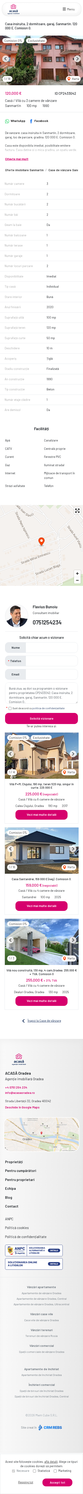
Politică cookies (17, 1228)
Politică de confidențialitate (26, 1237)
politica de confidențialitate (48, 708)
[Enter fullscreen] (77, 510)
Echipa (10, 1188)
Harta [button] (75, 79)
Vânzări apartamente (41, 1287)
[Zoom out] (77, 580)
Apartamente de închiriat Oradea (41, 1374)
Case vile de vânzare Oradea (41, 1320)
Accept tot (57, 1482)
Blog (8, 1197)
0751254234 (47, 622)
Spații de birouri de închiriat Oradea (41, 1390)
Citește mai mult (16, 159)
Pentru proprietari (20, 1180)
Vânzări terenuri (42, 1330)
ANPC (9, 1219)
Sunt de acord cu (39, 708)
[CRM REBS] (49, 1427)
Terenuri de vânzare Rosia (41, 1335)
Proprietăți (14, 1162)
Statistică (44, 1471)
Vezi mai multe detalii (41, 814)
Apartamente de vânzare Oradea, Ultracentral (41, 1304)
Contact (11, 1206)
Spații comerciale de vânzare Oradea (41, 1351)
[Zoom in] (77, 573)
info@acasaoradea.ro (20, 1093)
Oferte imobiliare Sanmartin (24, 170)
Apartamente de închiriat (41, 1369)
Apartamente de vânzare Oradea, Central (42, 1298)
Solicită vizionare (41, 718)
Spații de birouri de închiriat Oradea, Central (42, 1396)
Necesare (23, 1471)
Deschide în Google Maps (22, 1107)
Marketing (64, 1471)
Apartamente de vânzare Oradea (41, 1293)
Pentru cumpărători (20, 1170)
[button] (5, 58)
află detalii (51, 1462)
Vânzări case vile (41, 1314)
